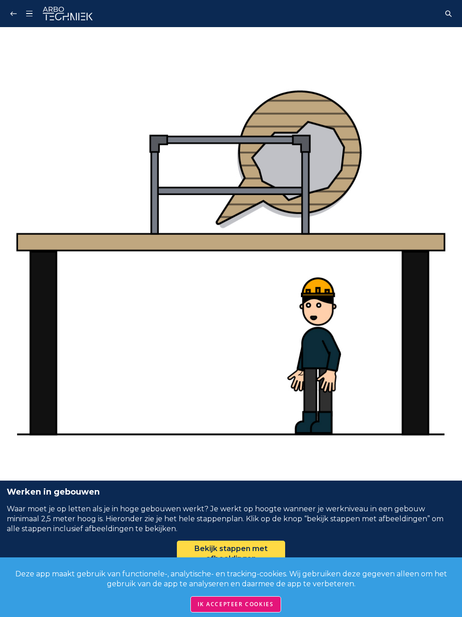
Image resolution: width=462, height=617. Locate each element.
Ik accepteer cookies (236, 604)
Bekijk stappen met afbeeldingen (231, 553)
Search (448, 14)
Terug (14, 14)
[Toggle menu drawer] (29, 13)
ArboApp (68, 13)
